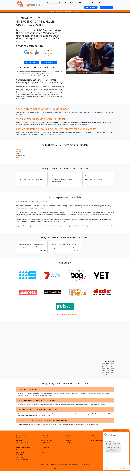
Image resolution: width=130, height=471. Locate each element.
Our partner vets (21, 450)
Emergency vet (45, 445)
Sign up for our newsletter (23, 459)
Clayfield (18, 151)
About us (18, 438)
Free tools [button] (76, 3)
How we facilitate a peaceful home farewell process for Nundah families (56, 128)
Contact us (19, 440)
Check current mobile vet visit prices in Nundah (42, 108)
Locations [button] (96, 3)
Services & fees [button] (65, 3)
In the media (19, 454)
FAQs (103, 3)
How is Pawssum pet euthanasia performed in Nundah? (37, 400)
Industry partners (21, 452)
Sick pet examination (47, 440)
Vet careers (19, 445)
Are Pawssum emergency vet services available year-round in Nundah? (42, 420)
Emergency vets (52, 3)
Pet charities (19, 457)
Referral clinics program (23, 447)
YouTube (68, 445)
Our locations (45, 447)
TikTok (68, 447)
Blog (42, 452)
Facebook (68, 438)
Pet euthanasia (45, 442)
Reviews (109, 3)
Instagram (69, 440)
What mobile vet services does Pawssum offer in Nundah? (38, 409)
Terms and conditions (97, 440)
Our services (44, 438)
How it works (86, 3)
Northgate (19, 149)
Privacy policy (94, 438)
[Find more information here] (116, 449)
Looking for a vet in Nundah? (28, 389)
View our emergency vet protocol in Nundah (41, 118)
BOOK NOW (106, 7)
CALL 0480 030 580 (91, 7)
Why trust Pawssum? (22, 442)
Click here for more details (65, 314)
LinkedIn (68, 442)
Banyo (18, 157)
